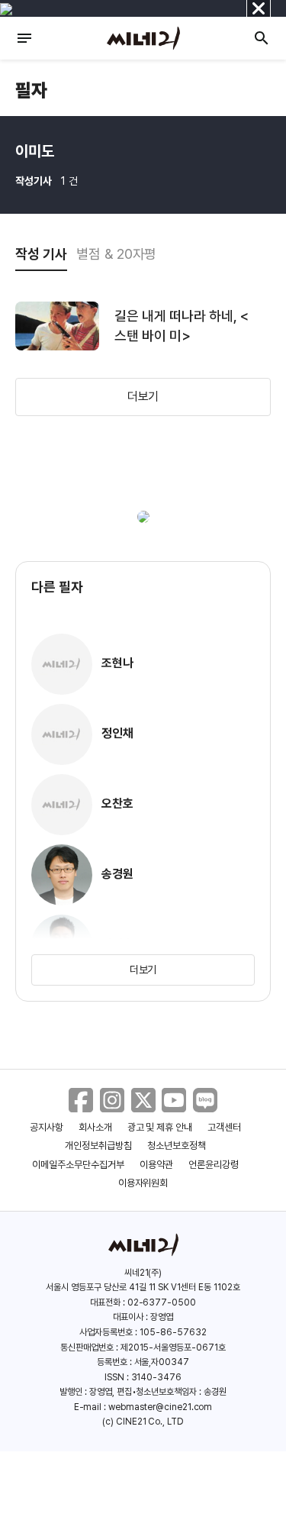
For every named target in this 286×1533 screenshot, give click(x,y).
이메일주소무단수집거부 (78, 1164)
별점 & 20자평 (116, 254)
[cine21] (143, 38)
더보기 (143, 396)
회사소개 (95, 1127)
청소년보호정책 (176, 1145)
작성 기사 (41, 254)
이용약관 (156, 1164)
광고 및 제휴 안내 (160, 1127)
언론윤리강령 (213, 1164)
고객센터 (224, 1127)
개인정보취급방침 (98, 1145)
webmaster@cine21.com (160, 1407)
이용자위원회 (143, 1183)
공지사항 (46, 1127)
